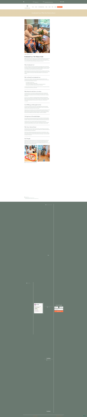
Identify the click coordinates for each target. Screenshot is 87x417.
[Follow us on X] (63, 1)
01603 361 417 (36, 2)
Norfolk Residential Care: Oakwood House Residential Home (31, 198)
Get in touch (47, 142)
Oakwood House (27, 97)
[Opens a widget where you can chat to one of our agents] (84, 416)
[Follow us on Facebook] (60, 1)
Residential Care (27, 197)
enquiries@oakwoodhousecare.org (49, 2)
